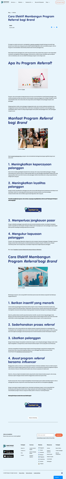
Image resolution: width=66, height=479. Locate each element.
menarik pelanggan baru (16, 156)
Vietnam (41, 461)
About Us (22, 448)
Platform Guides (50, 456)
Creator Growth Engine (33, 449)
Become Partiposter (39, 2)
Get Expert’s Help (60, 2)
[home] (5, 2)
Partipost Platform (31, 456)
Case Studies (49, 459)
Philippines (42, 456)
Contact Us (23, 450)
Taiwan (41, 450)
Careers (22, 455)
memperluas (23, 351)
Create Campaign (59, 450)
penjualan (50, 382)
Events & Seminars (49, 451)
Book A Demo (58, 448)
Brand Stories (49, 454)
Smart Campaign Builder (33, 452)
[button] (13, 2)
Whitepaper (49, 461)
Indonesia (42, 452)
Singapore (42, 447)
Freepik (23, 89)
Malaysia (41, 454)
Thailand (41, 463)
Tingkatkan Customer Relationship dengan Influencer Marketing (27, 249)
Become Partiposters (58, 454)
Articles (48, 448)
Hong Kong (42, 459)
